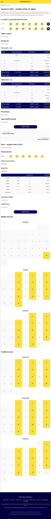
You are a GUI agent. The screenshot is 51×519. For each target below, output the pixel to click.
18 (32, 289)
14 (18, 330)
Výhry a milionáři (19, 499)
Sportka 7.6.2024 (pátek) (43, 138)
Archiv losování (12, 499)
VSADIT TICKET (25, 127)
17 (18, 376)
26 (32, 383)
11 (32, 282)
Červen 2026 (25, 357)
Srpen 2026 (25, 222)
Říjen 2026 (25, 310)
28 (18, 344)
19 (32, 376)
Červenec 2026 (25, 398)
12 (32, 369)
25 (32, 296)
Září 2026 (25, 270)
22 (18, 424)
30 (46, 255)
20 (46, 289)
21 (18, 337)
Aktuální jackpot (32, 499)
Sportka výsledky (6, 499)
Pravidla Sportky (25, 499)
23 (18, 296)
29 (18, 431)
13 (46, 282)
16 (18, 289)
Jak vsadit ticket (25, 501)
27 (46, 296)
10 (18, 369)
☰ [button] (2, 2)
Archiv (6, 5)
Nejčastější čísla (45, 499)
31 (32, 431)
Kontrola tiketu (38, 499)
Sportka (2, 5)
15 (18, 417)
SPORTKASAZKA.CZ (25, 1)
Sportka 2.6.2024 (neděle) (8, 133)
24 (18, 383)
